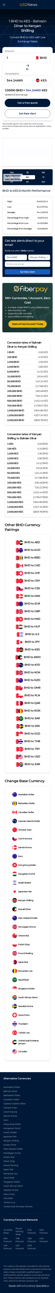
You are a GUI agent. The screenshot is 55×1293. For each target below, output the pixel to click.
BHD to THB (32, 741)
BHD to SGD (32, 733)
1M (11, 177)
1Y (43, 177)
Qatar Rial (23, 962)
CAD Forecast (43, 1240)
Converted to (12, 73)
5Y (27, 182)
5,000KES (12, 463)
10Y (43, 182)
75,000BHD (14, 386)
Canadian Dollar (26, 812)
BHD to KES (32, 649)
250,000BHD (14, 396)
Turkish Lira (23, 1032)
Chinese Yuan (25, 829)
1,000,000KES (15, 502)
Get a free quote (27, 102)
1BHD (10, 352)
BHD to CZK (32, 588)
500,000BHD (14, 400)
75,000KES (13, 477)
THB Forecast (20, 1240)
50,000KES (13, 473)
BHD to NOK (32, 672)
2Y (11, 182)
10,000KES (13, 468)
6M (27, 177)
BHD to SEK (32, 726)
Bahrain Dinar (10, 1091)
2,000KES (12, 458)
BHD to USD (32, 756)
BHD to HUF (32, 626)
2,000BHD (13, 366)
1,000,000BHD (15, 410)
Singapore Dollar (26, 988)
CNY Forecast (20, 1247)
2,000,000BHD (15, 420)
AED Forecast (8, 1240)
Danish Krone (25, 847)
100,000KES (14, 482)
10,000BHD (14, 376)
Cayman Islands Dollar (29, 821)
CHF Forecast (8, 1247)
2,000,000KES (15, 511)
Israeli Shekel (24, 882)
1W (43, 172)
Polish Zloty (24, 944)
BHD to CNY (32, 580)
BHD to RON (32, 710)
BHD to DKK (32, 596)
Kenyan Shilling (25, 900)
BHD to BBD (32, 557)
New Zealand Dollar (28, 918)
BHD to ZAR (32, 764)
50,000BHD (14, 381)
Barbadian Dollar (26, 803)
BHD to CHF (32, 573)
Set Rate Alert (27, 113)
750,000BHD (14, 405)
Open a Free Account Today (27, 324)
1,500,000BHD (15, 415)
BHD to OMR (32, 687)
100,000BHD (14, 391)
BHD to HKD (32, 619)
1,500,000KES (15, 507)
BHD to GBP (32, 611)
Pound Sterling (25, 953)
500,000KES (14, 492)
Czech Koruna (25, 838)
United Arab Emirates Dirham (28, 1042)
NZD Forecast (32, 1247)
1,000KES (12, 453)
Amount (9, 51)
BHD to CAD (32, 565)
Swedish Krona (25, 1006)
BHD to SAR (32, 718)
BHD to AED (32, 542)
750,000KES (14, 497)
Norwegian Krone (27, 927)
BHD (43, 58)
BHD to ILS (32, 634)
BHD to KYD (32, 664)
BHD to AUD (32, 550)
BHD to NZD (32, 680)
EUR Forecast (32, 1231)
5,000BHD (13, 371)
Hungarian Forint (26, 874)
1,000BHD (13, 362)
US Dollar (22, 1051)
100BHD (12, 357)
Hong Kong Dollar (27, 865)
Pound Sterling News (19, 1231)
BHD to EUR (32, 603)
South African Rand (27, 997)
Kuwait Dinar (24, 909)
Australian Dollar (26, 794)
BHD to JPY (32, 641)
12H (12, 172)
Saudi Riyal (23, 979)
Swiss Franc (24, 1015)
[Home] (27, 289)
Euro (20, 856)
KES (44, 80)
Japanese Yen (25, 891)
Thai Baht (23, 1024)
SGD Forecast (32, 1240)
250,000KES (14, 487)
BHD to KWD (32, 657)
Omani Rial (23, 935)
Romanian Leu (25, 971)
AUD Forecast (43, 1231)
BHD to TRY (32, 749)
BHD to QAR (32, 703)
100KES (11, 448)
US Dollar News (8, 1231)
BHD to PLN (32, 695)
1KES (10, 443)
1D (27, 172)
